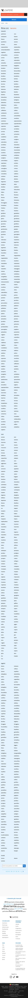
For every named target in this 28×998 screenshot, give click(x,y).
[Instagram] (10, 977)
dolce (16, 904)
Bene (3, 959)
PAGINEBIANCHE (5, 987)
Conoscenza (19, 930)
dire (6, 902)
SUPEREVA (17, 989)
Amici (3, 957)
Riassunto (18, 932)
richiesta (17, 902)
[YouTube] (17, 977)
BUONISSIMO (11, 989)
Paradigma (18, 934)
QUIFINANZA (23, 987)
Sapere (9, 10)
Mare (3, 951)
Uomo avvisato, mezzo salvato (19, 949)
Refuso (4, 931)
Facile (17, 926)
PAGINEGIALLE (11, 986)
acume (18, 908)
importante (11, 902)
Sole (3, 947)
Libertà (17, 924)
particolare (5, 911)
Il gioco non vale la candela (20, 962)
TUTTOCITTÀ (11, 987)
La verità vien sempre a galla (19, 945)
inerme (25, 909)
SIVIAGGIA (19, 987)
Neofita (4, 933)
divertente (9, 906)
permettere (11, 909)
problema (9, 904)
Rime (6, 23)
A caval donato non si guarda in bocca (20, 969)
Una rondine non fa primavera (20, 952)
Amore (4, 953)
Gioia (17, 936)
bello (14, 911)
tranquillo (21, 906)
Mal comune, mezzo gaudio (20, 959)
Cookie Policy (21, 990)
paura (24, 911)
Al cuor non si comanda (19, 965)
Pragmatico (18, 928)
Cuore (3, 955)
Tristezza (18, 938)
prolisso (21, 904)
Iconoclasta (5, 935)
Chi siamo (6, 990)
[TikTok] (14, 977)
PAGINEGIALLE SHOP (19, 986)
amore (19, 910)
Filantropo (4, 925)
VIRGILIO (6, 986)
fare (10, 911)
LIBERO (2, 986)
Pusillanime (5, 929)
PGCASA (25, 986)
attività (22, 902)
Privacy (16, 990)
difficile (4, 909)
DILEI (15, 987)
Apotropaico (5, 937)
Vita (3, 945)
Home (2, 23)
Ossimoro (4, 923)
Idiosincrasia (5, 927)
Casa (3, 949)
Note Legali (11, 990)
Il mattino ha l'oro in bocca (21, 955)
